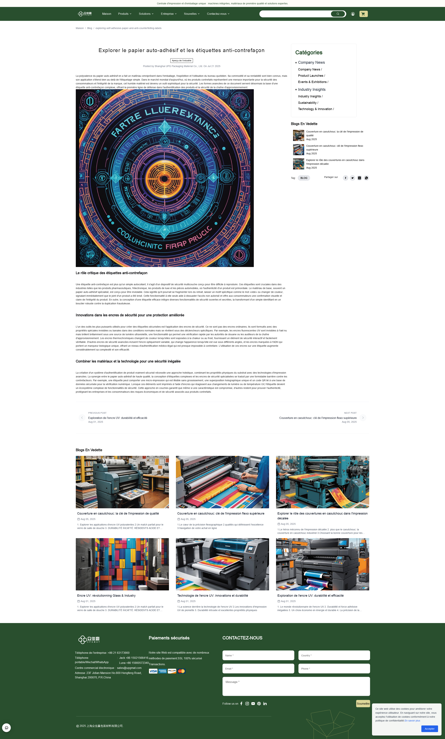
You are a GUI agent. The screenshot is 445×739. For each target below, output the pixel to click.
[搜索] (338, 14)
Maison (80, 28)
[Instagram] (247, 704)
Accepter (430, 728)
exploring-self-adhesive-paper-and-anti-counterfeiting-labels (128, 28)
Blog (89, 28)
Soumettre (363, 703)
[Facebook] (241, 704)
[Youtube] (253, 704)
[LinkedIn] (265, 704)
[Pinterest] (259, 704)
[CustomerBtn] (6, 727)
